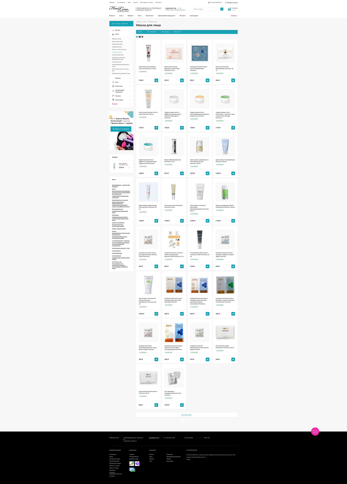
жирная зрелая (121, 228)
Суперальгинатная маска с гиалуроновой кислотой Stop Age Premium (173, 300)
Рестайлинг (115, 215)
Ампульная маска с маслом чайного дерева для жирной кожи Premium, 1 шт (174, 254)
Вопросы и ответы (114, 465)
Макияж (151, 459)
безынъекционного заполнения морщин (118, 225)
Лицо (144, 21)
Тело (150, 461)
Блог (129, 2)
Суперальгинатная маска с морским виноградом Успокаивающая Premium (173, 347)
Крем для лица (116, 38)
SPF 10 (114, 189)
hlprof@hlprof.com (154, 437)
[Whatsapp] (178, 8)
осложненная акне (117, 240)
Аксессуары (169, 461)
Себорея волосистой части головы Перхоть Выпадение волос (120, 218)
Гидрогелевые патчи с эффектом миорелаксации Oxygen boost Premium (148, 161)
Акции (136, 2)
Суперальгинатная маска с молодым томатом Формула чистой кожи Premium (225, 300)
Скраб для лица (117, 47)
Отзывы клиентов (114, 461)
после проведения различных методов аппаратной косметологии (120, 244)
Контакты (158, 2)
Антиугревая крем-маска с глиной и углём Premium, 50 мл (199, 254)
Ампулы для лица (117, 41)
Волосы (151, 454)
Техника (168, 459)
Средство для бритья (118, 222)
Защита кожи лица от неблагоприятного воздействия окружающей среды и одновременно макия (121, 204)
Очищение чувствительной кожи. (120, 211)
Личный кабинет (134, 456)
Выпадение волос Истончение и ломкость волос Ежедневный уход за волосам (121, 192)
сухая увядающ (116, 250)
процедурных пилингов (119, 248)
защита (114, 231)
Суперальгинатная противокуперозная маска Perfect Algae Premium (148, 347)
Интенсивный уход (117, 209)
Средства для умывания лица (121, 73)
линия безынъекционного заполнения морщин (119, 237)
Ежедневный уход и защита (120, 200)
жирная (114, 228)
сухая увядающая (117, 253)
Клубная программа (115, 463)
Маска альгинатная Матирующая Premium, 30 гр (224, 68)
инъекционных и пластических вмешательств (121, 233)
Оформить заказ (134, 459)
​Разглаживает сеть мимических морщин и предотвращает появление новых (120, 266)
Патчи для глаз (116, 62)
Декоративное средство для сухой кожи (120, 196)
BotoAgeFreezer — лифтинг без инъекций (121, 185)
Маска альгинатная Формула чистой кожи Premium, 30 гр (172, 68)
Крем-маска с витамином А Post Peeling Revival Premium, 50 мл (199, 161)
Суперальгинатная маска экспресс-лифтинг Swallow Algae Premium (225, 254)
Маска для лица (117, 52)
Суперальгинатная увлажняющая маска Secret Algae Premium (199, 347)
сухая (127, 248)
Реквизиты (112, 470)
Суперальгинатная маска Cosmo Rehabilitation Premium (198, 68)
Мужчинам (169, 454)
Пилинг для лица (117, 44)
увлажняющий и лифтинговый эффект (120, 258)
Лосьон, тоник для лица (119, 49)
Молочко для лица (117, 54)
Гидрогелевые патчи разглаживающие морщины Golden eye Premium (199, 114)
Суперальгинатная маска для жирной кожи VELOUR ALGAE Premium (148, 254)
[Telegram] (180, 8)
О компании (121, 2)
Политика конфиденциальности (115, 473)
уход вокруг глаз (117, 261)
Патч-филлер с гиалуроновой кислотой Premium (172, 393)
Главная (111, 2)
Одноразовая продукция (173, 456)
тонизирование (116, 255)
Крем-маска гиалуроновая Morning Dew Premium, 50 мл (148, 207)
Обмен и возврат (114, 468)
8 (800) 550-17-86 (170, 8)
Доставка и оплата (147, 2)
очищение (126, 240)
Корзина (131, 454)
